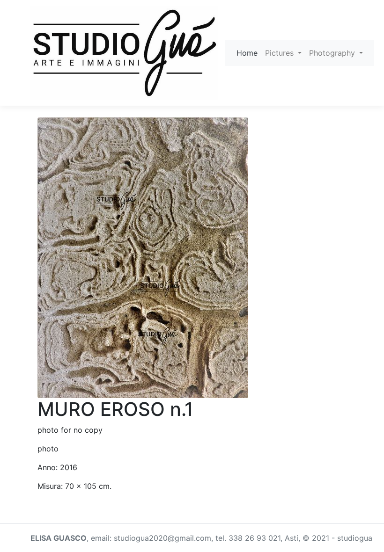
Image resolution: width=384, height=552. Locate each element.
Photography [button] (333, 53)
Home (247, 53)
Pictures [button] (280, 53)
